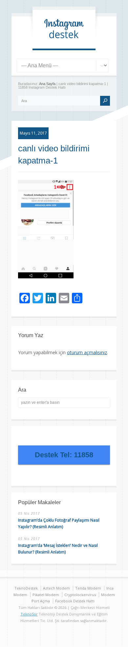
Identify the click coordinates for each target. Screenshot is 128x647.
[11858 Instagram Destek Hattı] (64, 42)
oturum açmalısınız (87, 352)
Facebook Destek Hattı (75, 600)
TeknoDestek (26, 588)
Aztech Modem (56, 588)
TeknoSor (29, 614)
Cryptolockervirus (80, 594)
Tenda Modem (88, 588)
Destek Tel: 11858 (64, 455)
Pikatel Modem (45, 594)
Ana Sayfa (47, 84)
